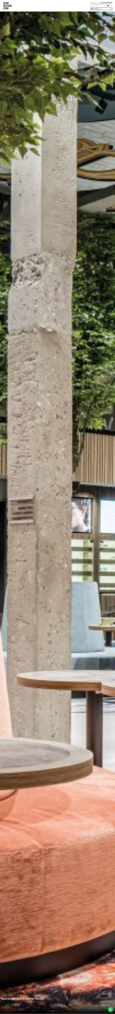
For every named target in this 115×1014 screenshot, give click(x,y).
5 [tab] (60, 1011)
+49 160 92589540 (106, 2)
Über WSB (93, 6)
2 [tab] (54, 1011)
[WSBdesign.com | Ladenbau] (7, 6)
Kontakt (93, 2)
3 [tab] (56, 1011)
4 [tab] (58, 1011)
